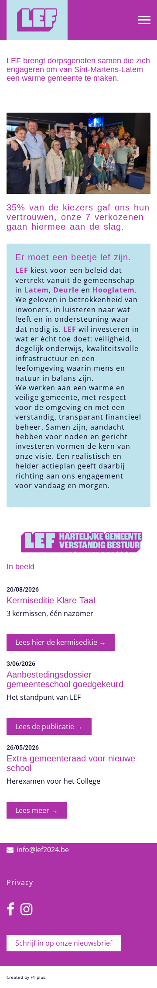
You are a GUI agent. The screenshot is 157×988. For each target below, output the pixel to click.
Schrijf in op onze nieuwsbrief (63, 943)
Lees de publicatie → (49, 726)
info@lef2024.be (43, 849)
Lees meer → (36, 810)
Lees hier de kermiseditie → (60, 642)
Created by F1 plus (26, 977)
